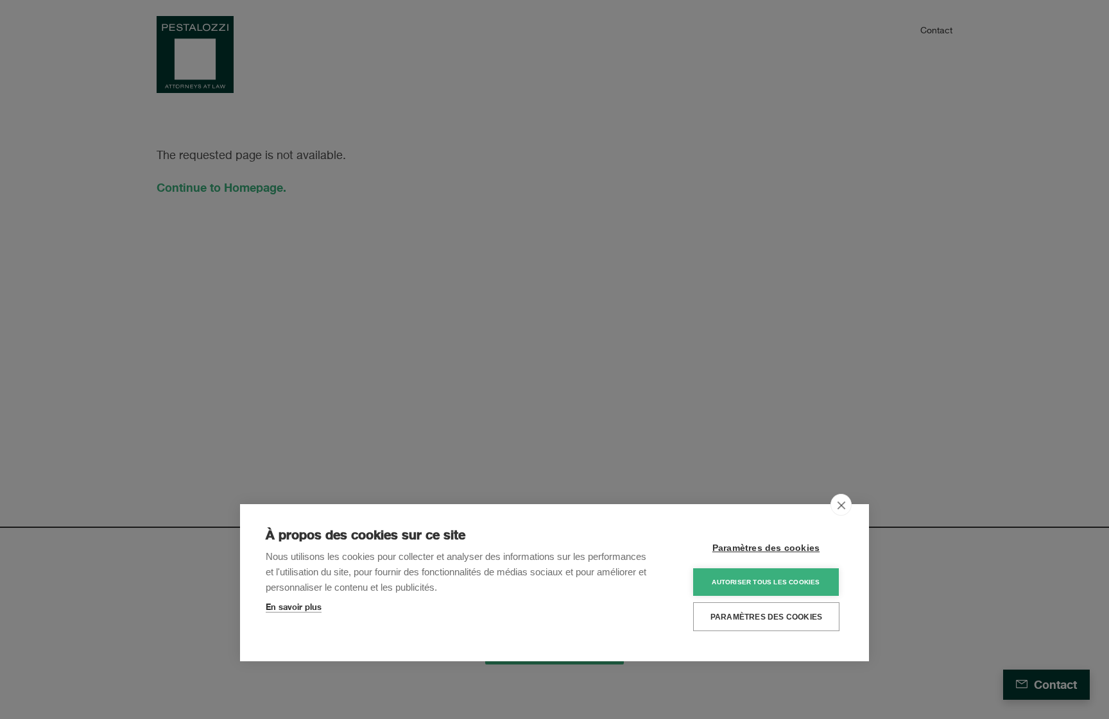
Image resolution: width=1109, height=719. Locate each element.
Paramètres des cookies (766, 548)
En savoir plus (294, 607)
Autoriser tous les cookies (766, 582)
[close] (841, 505)
